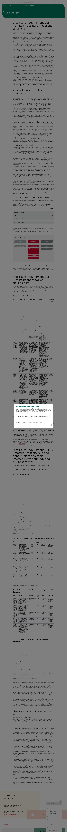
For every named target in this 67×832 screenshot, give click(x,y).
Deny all (33, 425)
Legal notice (34, 422)
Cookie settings (20, 425)
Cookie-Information (39, 422)
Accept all (46, 425)
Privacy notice (29, 422)
